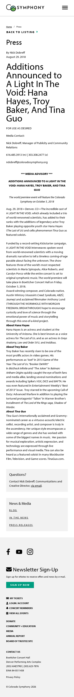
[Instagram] (30, 552)
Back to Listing (20, 32)
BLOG (13, 510)
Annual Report (15, 635)
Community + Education (21, 626)
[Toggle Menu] (65, 7)
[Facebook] (8, 552)
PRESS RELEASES (21, 524)
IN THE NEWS (18, 517)
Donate (10, 621)
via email (36, 485)
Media (9, 631)
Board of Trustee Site (19, 641)
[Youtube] (19, 552)
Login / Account (18, 603)
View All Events (18, 613)
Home (9, 26)
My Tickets (16, 598)
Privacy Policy (13, 677)
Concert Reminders (20, 608)
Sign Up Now (20, 584)
